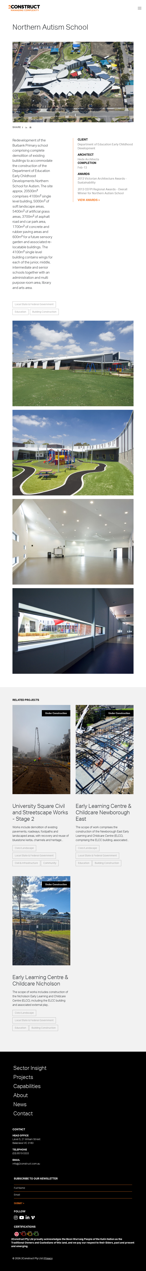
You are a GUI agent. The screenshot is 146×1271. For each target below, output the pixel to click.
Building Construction (44, 312)
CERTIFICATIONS (25, 1227)
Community (49, 863)
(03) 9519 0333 (20, 1153)
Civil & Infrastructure (26, 863)
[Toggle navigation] (139, 8)
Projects (23, 1077)
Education (20, 312)
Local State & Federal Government (34, 304)
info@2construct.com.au (26, 1164)
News (20, 1104)
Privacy (48, 1258)
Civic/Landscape (24, 848)
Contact (23, 1113)
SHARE (16, 127)
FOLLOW (19, 1211)
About (20, 1095)
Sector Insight (29, 1068)
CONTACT (18, 1129)
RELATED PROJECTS (25, 700)
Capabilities (27, 1086)
